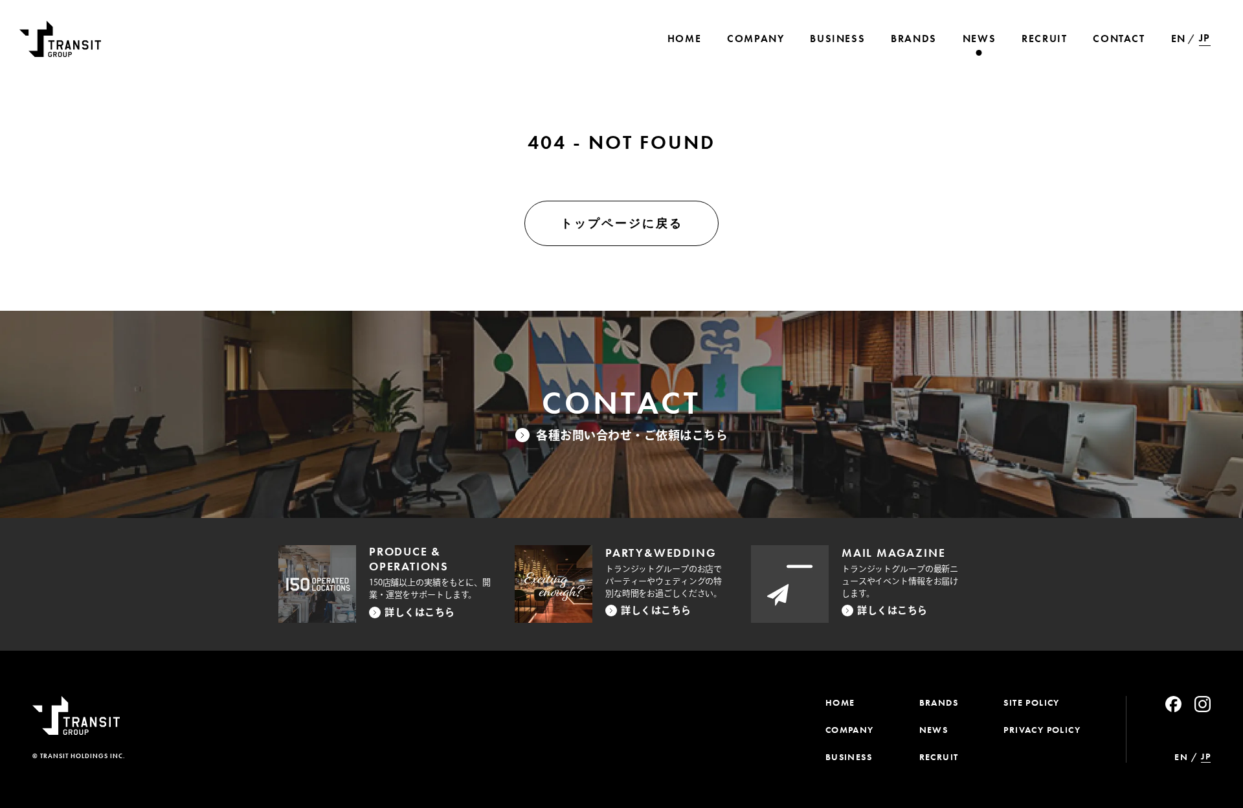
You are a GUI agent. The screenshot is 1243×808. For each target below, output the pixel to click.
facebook (1173, 704)
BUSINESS (848, 757)
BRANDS (938, 702)
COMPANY (849, 729)
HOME (840, 702)
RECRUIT (939, 757)
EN (1178, 38)
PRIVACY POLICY (1042, 729)
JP (1205, 38)
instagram (1202, 704)
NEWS (933, 729)
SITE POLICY (1031, 702)
